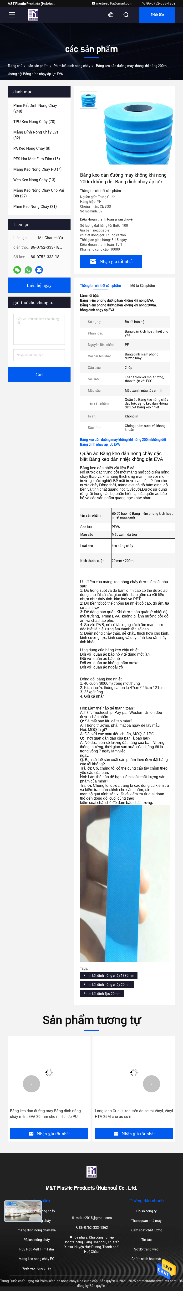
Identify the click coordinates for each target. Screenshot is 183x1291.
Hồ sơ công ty (146, 1211)
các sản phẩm (38, 66)
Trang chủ (15, 66)
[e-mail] (39, 270)
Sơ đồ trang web (146, 1249)
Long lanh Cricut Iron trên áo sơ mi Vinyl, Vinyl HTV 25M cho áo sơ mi (134, 1114)
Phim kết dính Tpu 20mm (101, 994)
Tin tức (146, 1240)
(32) (36, 135)
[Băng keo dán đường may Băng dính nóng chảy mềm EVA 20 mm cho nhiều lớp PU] (49, 1072)
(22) (38, 193)
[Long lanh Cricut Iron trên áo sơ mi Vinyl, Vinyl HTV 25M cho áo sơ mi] (134, 1072)
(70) (34, 121)
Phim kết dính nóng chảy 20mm (106, 985)
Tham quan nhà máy (146, 1221)
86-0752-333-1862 (160, 3)
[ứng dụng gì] (28, 270)
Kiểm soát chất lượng (146, 1230)
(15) (36, 159)
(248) (35, 108)
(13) (34, 180)
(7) (37, 169)
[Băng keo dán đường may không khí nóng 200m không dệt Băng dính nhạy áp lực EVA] (139, 132)
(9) (31, 148)
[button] (31, 1083)
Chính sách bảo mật (146, 1259)
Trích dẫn (157, 14)
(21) (35, 206)
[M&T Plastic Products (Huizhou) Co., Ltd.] (33, 15)
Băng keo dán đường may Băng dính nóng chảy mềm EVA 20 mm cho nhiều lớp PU (45, 1114)
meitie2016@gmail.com (114, 3)
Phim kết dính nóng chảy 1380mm (108, 975)
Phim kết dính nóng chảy (72, 66)
